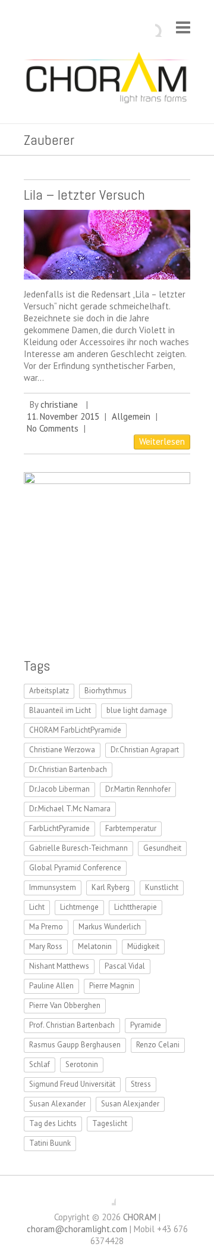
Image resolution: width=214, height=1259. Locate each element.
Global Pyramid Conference (75, 868)
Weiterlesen (162, 441)
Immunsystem (52, 887)
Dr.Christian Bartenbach (68, 769)
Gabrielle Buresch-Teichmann (78, 848)
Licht (37, 907)
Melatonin (95, 946)
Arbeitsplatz (49, 691)
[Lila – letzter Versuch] (107, 245)
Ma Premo (46, 927)
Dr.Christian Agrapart (145, 750)
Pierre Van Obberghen (64, 1005)
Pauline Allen (51, 986)
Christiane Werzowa (62, 750)
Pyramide (145, 1025)
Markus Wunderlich (109, 927)
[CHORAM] (107, 80)
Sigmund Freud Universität (72, 1084)
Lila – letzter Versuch (84, 194)
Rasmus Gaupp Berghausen (75, 1045)
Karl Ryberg (111, 887)
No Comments (52, 428)
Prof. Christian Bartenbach (72, 1025)
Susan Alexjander (130, 1104)
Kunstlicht (161, 887)
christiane (59, 404)
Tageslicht (109, 1123)
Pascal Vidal (125, 966)
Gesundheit (162, 848)
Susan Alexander (57, 1104)
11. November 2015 (63, 416)
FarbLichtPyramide (59, 828)
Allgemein (131, 416)
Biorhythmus (105, 691)
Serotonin (81, 1064)
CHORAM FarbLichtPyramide (75, 730)
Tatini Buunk (50, 1143)
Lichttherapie (135, 907)
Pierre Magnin (111, 986)
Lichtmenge (79, 907)
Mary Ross (45, 946)
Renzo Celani (158, 1045)
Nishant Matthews (59, 966)
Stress (141, 1084)
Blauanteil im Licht (60, 710)
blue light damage (136, 710)
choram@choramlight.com (77, 1229)
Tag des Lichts (53, 1123)
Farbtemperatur (130, 828)
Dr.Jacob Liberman (59, 789)
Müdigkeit (143, 946)
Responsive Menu (183, 27)
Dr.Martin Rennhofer (138, 789)
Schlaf (39, 1064)
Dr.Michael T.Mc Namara (70, 809)
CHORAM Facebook (107, 1196)
